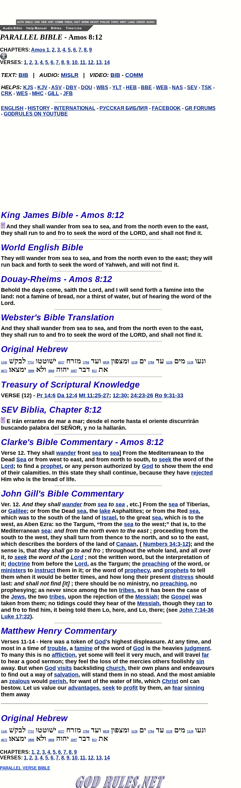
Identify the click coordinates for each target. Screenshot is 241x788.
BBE (146, 87)
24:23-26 (142, 395)
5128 (190, 362)
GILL (53, 93)
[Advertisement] (89, 9)
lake (104, 511)
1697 (74, 370)
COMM (134, 75)
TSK (206, 87)
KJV (42, 87)
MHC (38, 93)
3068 (51, 370)
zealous (19, 681)
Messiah (146, 597)
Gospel (180, 597)
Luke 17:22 (15, 616)
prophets (176, 570)
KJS (28, 87)
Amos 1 (40, 49)
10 (75, 62)
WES (22, 93)
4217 (61, 362)
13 (99, 62)
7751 (31, 362)
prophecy (137, 570)
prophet (51, 466)
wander (66, 453)
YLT (117, 87)
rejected (202, 473)
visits (64, 668)
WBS (102, 87)
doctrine (19, 564)
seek (165, 459)
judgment (197, 648)
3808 (31, 370)
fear (177, 688)
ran (200, 603)
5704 (151, 362)
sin (200, 661)
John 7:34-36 (196, 610)
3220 (169, 362)
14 (107, 62)
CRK (6, 93)
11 (82, 62)
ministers (13, 570)
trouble (57, 648)
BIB (23, 75)
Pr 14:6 (46, 395)
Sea (21, 459)
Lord (7, 466)
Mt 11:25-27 (94, 395)
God (147, 466)
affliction (63, 655)
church (115, 668)
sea (96, 453)
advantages (83, 688)
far (205, 655)
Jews (18, 597)
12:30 (120, 395)
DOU (86, 87)
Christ (170, 681)
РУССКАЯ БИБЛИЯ (123, 108)
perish (57, 681)
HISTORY (39, 108)
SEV (192, 87)
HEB (131, 87)
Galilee (17, 511)
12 (91, 62)
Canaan (126, 544)
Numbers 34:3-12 (166, 544)
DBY (71, 87)
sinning (194, 688)
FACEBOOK (166, 108)
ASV (56, 87)
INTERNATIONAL (74, 108)
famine (83, 648)
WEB (162, 87)
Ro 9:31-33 (169, 395)
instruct (45, 570)
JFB (68, 93)
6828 (106, 362)
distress (183, 577)
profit (130, 688)
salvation (66, 674)
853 (94, 370)
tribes (126, 590)
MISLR (69, 75)
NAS (177, 87)
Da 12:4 (67, 395)
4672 (4, 370)
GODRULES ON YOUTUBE (36, 114)
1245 (4, 362)
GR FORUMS (200, 108)
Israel (109, 517)
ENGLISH (12, 108)
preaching (155, 564)
